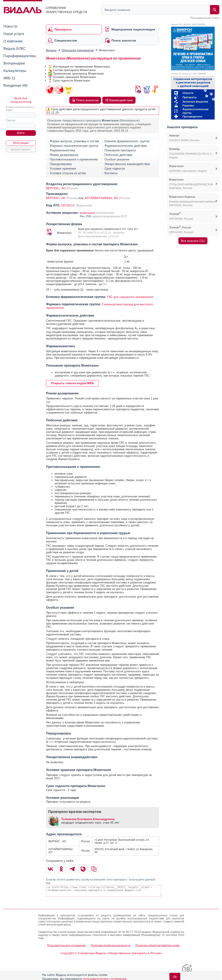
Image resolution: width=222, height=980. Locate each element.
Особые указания (116, 159)
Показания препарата (120, 150)
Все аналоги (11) (193, 241)
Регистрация (21, 143)
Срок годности (114, 168)
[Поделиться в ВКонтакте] (50, 869)
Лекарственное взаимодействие (127, 164)
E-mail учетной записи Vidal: (20, 109)
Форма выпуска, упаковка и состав (74, 141)
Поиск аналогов (87, 100)
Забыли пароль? (20, 149)
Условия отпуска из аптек (68, 173)
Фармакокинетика (62, 150)
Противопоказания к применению (74, 159)
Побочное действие (118, 154)
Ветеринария (14, 63)
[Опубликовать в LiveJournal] (83, 869)
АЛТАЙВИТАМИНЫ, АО (101, 198)
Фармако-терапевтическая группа (74, 145)
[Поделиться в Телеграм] (72, 869)
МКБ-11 (9, 78)
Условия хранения (63, 168)
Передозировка (61, 164)
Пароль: (11, 120)
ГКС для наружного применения (130, 297)
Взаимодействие (121, 100)
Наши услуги (13, 34)
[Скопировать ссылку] (93, 869)
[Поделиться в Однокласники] (61, 869)
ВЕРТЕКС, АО (56, 188)
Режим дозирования (64, 154)
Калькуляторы (14, 71)
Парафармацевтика (19, 56)
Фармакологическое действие (125, 145)
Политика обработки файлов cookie (157, 945)
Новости (10, 26)
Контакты (111, 173)
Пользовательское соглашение (66, 945)
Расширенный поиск (204, 18)
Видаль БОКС (14, 48)
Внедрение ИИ (15, 85)
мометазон (87, 212)
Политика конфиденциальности (110, 945)
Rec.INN (86, 216)
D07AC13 (68, 205)
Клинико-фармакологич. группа (126, 141)
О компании (13, 41)
